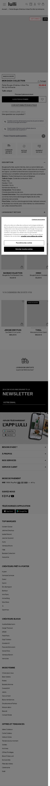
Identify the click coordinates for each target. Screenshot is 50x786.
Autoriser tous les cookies (24, 249)
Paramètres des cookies (24, 242)
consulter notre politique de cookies (31, 236)
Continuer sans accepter (38, 219)
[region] (24, 236)
